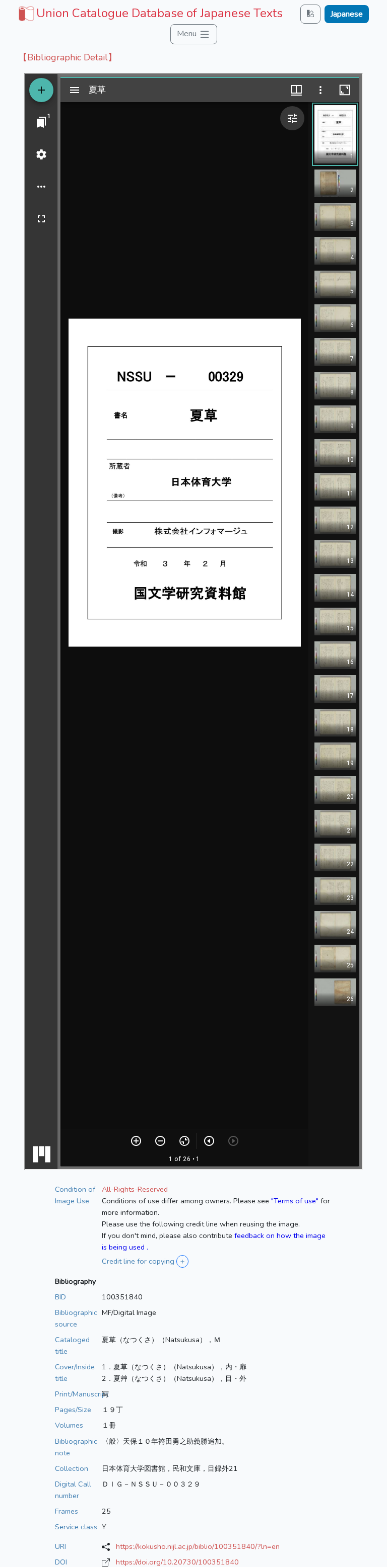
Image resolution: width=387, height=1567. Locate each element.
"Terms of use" (294, 1201)
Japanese (347, 14)
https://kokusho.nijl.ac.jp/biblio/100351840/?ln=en (198, 1546)
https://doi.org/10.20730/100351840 (177, 1562)
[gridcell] (149, 13)
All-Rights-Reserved (135, 1189)
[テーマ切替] (310, 14)
